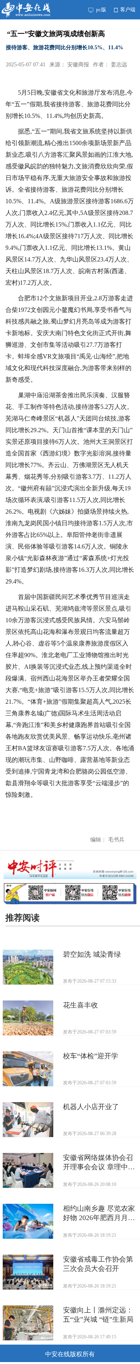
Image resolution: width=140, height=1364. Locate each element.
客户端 (127, 9)
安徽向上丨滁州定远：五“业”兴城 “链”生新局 (98, 1314)
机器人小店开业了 (91, 1107)
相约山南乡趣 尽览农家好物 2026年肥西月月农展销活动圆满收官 (99, 1213)
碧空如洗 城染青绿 (92, 954)
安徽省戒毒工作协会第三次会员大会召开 (98, 1263)
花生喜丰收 (80, 1005)
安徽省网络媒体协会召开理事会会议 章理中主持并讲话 (99, 1163)
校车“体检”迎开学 (90, 1056)
